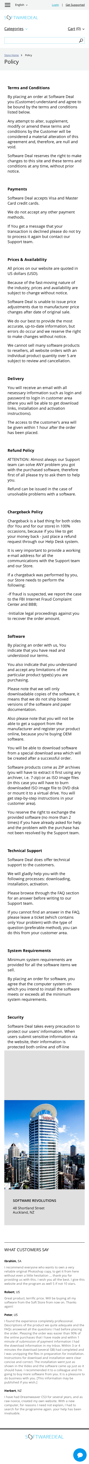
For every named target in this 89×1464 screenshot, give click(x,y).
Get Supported (75, 5)
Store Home (11, 55)
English (19, 5)
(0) (74, 28)
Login (55, 5)
